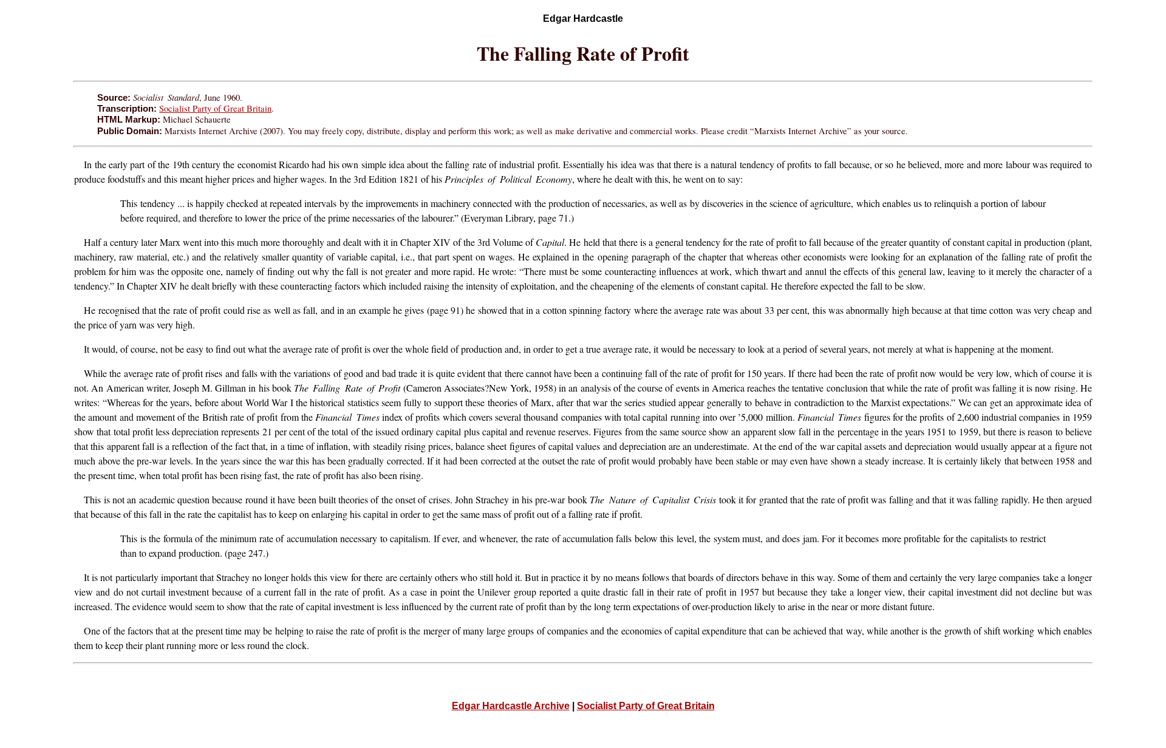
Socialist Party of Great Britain (215, 108)
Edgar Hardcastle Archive (511, 706)
